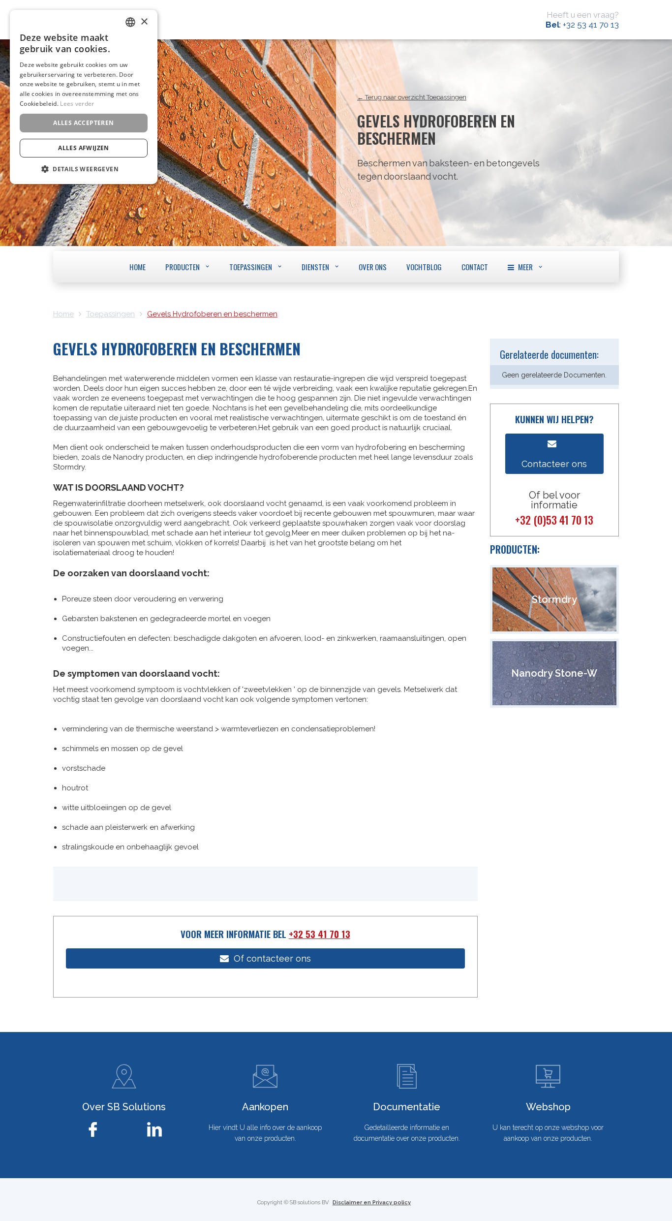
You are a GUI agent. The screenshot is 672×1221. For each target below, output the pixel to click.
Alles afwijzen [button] (83, 148)
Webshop (548, 1106)
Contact (474, 266)
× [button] (144, 22)
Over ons (373, 266)
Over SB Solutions (124, 1106)
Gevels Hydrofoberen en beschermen (212, 314)
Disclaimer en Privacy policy (372, 1202)
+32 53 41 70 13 (319, 933)
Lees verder (77, 103)
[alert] (83, 97)
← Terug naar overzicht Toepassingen (411, 97)
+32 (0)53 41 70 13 (554, 520)
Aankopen (265, 1106)
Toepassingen (110, 314)
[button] (187, 266)
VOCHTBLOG (424, 266)
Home (137, 266)
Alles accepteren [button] (83, 123)
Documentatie (406, 1106)
